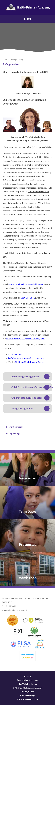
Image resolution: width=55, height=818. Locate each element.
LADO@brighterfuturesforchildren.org (26, 358)
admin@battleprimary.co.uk (14, 610)
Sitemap (27, 676)
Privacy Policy (27, 692)
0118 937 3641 (28, 297)
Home (6, 59)
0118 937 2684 (15, 354)
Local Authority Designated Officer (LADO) (26, 338)
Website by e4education (27, 699)
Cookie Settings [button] (27, 695)
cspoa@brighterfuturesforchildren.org (25, 284)
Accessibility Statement (27, 680)
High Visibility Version (27, 684)
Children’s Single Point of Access (29, 362)
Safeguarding (17, 59)
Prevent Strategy (14, 426)
